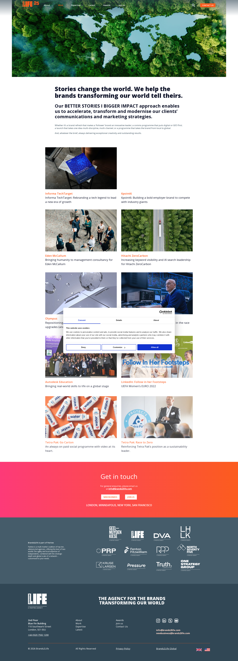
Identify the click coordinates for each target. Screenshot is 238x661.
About (47, 5)
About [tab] (156, 320)
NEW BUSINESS (110, 497)
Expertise (81, 626)
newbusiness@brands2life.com (173, 633)
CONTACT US (207, 5)
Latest (92, 5)
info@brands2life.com (120, 488)
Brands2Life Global (166, 648)
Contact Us (122, 626)
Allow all (154, 347)
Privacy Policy (123, 648)
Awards (106, 5)
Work (60, 5)
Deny (83, 347)
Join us (122, 5)
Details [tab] (119, 320)
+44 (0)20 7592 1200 (38, 634)
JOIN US (130, 497)
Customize (117, 347)
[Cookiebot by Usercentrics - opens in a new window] (161, 312)
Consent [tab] (82, 320)
